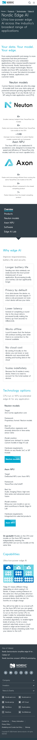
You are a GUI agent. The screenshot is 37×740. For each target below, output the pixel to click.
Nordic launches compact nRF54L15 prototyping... (19, 658)
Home (3, 11)
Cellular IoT (6, 655)
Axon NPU (9, 223)
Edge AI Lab (10, 232)
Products (11, 11)
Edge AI (31, 11)
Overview (8, 209)
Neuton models (11, 218)
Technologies (21, 11)
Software (8, 227)
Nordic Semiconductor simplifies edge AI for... (17, 652)
